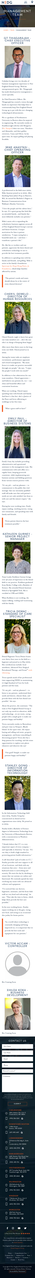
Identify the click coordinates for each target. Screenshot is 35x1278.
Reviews (17, 1257)
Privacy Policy (20, 1269)
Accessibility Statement (17, 1271)
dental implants (18, 1242)
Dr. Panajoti (7, 128)
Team (12, 30)
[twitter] (25, 1228)
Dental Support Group (17, 1248)
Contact (13, 1260)
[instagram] (13, 1228)
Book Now (21, 1260)
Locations (25, 1257)
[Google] (22, 1118)
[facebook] (8, 1228)
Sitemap (28, 1269)
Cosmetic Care (9, 1255)
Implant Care (20, 1255)
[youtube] (19, 1228)
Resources (9, 1257)
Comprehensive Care (21, 1253)
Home (6, 30)
